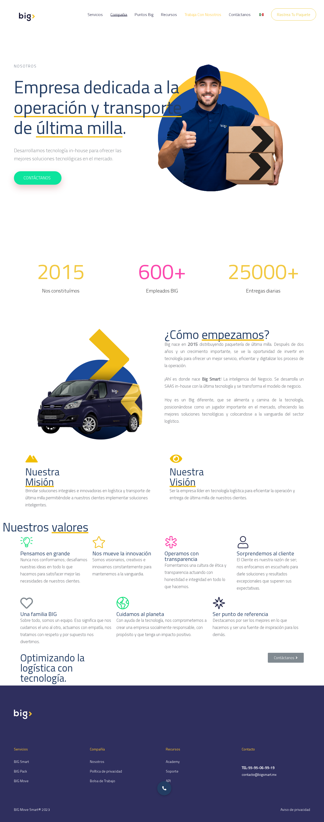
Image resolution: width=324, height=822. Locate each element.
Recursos (169, 14)
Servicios (95, 14)
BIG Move (21, 780)
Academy (173, 761)
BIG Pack (20, 771)
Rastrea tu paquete (293, 14)
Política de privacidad (106, 771)
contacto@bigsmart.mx (259, 774)
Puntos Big (144, 14)
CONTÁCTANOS (37, 178)
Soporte (172, 771)
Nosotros (97, 761)
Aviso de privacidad (295, 809)
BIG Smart (21, 761)
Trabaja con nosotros (203, 14)
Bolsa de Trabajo (102, 780)
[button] (286, 658)
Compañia (118, 14)
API (168, 780)
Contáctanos (240, 14)
